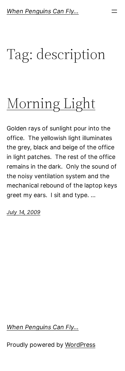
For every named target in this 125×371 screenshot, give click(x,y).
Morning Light (51, 103)
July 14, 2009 (23, 212)
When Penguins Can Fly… (43, 11)
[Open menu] (114, 11)
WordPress (80, 344)
